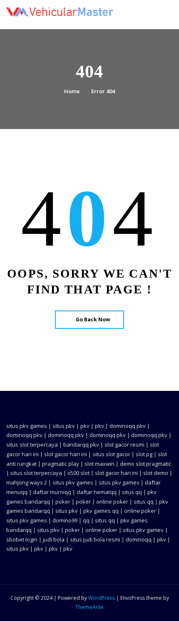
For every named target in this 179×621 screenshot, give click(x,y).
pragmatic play (60, 463)
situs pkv (63, 426)
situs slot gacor (111, 454)
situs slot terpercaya (32, 444)
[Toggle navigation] (161, 15)
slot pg (144, 454)
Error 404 (103, 91)
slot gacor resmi (124, 444)
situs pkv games (26, 426)
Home (72, 91)
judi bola (54, 539)
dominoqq (139, 539)
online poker (112, 501)
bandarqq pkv (81, 444)
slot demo (155, 473)
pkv (85, 426)
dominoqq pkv (127, 426)
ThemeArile (89, 607)
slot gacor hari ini (65, 454)
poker (62, 501)
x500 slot (78, 473)
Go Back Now (93, 319)
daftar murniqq (52, 492)
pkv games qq (101, 510)
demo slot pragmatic (145, 463)
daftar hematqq (97, 492)
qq (86, 520)
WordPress (101, 597)
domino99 (64, 520)
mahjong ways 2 (26, 482)
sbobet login (21, 539)
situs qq (132, 492)
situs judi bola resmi (95, 539)
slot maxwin (99, 463)
